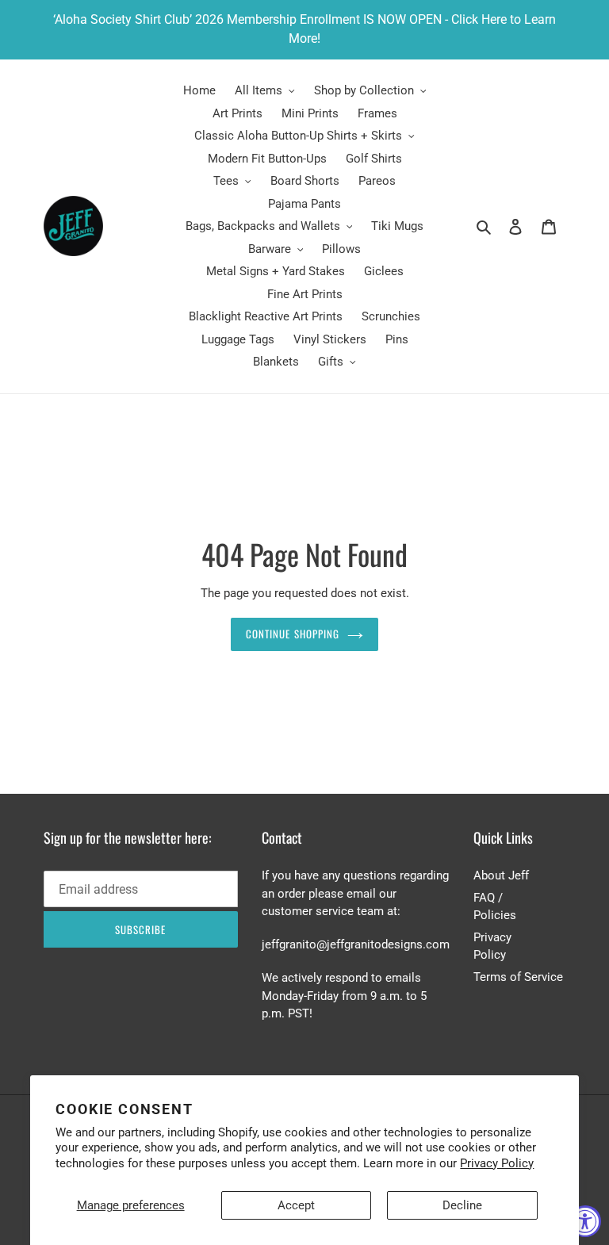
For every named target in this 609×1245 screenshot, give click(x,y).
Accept (296, 1205)
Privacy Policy (497, 1163)
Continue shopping (292, 634)
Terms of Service (518, 977)
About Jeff (501, 875)
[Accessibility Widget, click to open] (585, 1221)
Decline (462, 1205)
